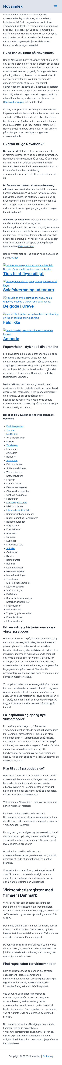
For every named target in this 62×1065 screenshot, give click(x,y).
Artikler (14, 257)
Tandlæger (12, 445)
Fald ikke (11, 322)
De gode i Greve (18, 306)
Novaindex (13, 6)
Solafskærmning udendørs (28, 289)
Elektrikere (11, 433)
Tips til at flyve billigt (23, 273)
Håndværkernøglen (13, 102)
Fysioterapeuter (14, 426)
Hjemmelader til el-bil (17, 510)
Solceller (10, 548)
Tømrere (10, 430)
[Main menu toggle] (55, 6)
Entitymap (48, 1056)
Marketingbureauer (16, 502)
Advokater (11, 460)
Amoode (11, 338)
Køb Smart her (26, 246)
